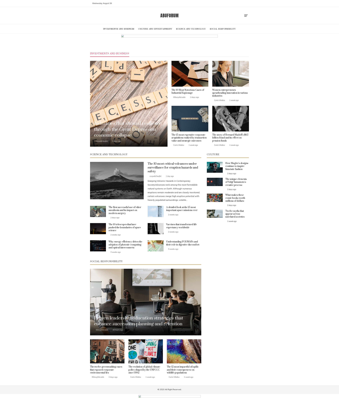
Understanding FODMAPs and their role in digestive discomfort (182, 243)
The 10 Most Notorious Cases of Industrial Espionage (187, 91)
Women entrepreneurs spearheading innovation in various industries (230, 93)
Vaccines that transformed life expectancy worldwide (181, 226)
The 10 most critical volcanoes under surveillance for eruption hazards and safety (173, 167)
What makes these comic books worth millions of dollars (235, 198)
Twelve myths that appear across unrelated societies (235, 214)
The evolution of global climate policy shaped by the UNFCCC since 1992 (144, 369)
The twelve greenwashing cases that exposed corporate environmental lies (106, 369)
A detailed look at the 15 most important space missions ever (181, 209)
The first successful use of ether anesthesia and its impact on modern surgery (125, 210)
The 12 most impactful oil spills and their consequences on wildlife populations (182, 369)
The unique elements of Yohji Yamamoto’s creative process (236, 182)
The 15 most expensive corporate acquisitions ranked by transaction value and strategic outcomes (189, 137)
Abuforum (169, 15)
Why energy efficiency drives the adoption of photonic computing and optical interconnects (125, 244)
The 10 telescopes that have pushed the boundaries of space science (125, 227)
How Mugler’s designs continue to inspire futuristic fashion (236, 166)
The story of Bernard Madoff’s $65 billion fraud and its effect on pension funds (230, 137)
